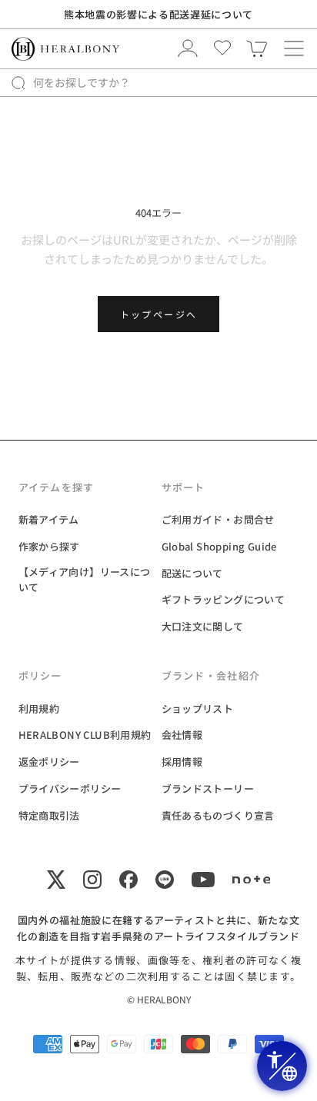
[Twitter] (56, 879)
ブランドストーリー (208, 788)
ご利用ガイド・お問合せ (218, 519)
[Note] (251, 879)
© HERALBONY (159, 999)
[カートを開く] (293, 48)
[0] (257, 48)
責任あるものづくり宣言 (218, 815)
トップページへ (159, 314)
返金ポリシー (49, 761)
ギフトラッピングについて (223, 599)
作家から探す (49, 546)
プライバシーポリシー (70, 788)
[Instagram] (92, 879)
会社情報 (182, 734)
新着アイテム (48, 519)
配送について (192, 573)
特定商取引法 (49, 815)
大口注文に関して (203, 626)
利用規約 (39, 708)
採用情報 (182, 761)
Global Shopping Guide (219, 546)
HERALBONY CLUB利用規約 (85, 734)
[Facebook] (128, 879)
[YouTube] (203, 879)
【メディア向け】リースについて (84, 579)
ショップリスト (198, 708)
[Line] (164, 879)
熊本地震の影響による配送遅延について (158, 14)
